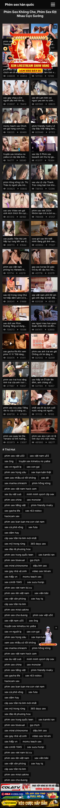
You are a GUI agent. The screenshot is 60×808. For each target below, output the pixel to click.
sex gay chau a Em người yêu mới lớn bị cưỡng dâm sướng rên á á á (15, 102)
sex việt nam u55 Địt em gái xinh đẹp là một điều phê (44, 298)
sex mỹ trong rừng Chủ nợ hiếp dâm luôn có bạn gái (15, 298)
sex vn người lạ (12, 466)
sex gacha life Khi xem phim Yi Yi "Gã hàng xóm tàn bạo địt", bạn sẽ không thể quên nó (15, 355)
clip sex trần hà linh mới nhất (20, 538)
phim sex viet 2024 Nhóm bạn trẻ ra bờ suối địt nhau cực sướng (44, 213)
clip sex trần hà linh (15, 604)
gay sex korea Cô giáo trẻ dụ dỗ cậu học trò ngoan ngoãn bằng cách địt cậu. (44, 271)
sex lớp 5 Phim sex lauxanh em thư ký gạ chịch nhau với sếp (43, 157)
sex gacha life (12, 510)
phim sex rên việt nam (16, 593)
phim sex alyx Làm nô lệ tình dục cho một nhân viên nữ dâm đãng (44, 439)
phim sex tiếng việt (15, 505)
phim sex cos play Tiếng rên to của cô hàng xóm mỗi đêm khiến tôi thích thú (15, 411)
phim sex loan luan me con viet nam (24, 521)
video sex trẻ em (41, 571)
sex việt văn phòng (15, 598)
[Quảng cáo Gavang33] (30, 803)
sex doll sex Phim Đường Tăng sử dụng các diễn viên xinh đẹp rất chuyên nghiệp (14, 327)
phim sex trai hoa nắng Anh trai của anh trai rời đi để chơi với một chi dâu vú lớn (15, 383)
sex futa (33, 527)
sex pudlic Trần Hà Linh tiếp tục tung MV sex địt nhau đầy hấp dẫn (15, 241)
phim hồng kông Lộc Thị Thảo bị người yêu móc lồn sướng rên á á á (15, 185)
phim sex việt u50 (14, 455)
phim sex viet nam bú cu (18, 587)
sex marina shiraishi (15, 483)
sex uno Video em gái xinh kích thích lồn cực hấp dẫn (14, 213)
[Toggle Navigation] (53, 4)
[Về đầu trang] (53, 804)
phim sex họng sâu (15, 472)
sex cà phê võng (13, 527)
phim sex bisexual (14, 560)
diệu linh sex (40, 565)
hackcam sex (12, 516)
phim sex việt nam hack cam (20, 488)
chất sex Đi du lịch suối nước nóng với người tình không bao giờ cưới (44, 410)
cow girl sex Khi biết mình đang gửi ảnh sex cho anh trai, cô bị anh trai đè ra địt (43, 242)
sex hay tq (37, 598)
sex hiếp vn (10, 576)
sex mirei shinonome (16, 565)
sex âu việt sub (12, 494)
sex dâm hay (11, 532)
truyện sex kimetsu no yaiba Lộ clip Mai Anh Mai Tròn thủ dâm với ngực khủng (14, 158)
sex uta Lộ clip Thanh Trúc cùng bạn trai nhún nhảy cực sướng (44, 185)
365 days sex (38, 543)
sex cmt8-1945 (13, 582)
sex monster (34, 499)
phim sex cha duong (16, 615)
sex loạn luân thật (41, 472)
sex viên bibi (41, 593)
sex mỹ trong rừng (14, 543)
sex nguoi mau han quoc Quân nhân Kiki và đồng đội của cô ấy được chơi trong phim (44, 327)
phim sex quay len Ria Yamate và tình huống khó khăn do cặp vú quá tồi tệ (15, 440)
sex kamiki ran (46, 554)
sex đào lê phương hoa (17, 549)
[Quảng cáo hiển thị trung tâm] (30, 52)
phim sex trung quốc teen (18, 554)
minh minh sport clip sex (40, 494)
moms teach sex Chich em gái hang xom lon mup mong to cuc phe (14, 129)
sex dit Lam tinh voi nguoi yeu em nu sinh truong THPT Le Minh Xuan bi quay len (42, 102)
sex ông (9, 461)
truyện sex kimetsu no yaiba (34, 461)
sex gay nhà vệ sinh (15, 571)
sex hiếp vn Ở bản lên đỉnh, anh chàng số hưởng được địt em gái (43, 382)
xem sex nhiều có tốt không (20, 477)
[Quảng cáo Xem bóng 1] (30, 787)
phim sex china (13, 499)
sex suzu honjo (35, 582)
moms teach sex (32, 576)
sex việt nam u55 (39, 455)
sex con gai (33, 466)
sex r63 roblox (33, 510)
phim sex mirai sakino (16, 609)
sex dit (45, 477)
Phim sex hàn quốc (19, 4)
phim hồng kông (41, 483)
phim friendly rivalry (42, 505)
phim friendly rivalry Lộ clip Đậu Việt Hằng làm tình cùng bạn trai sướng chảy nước (44, 130)
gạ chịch (35, 560)
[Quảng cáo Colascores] (30, 795)
